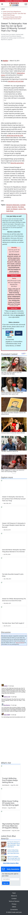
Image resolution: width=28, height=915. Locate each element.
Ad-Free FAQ (19, 315)
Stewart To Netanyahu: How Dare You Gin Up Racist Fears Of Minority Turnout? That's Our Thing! (14, 27)
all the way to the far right (15, 135)
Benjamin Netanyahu (13, 205)
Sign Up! (5, 883)
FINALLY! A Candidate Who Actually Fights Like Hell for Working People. (13, 858)
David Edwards (5, 785)
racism (20, 209)
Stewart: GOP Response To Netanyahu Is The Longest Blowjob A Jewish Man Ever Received (13, 525)
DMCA (14, 907)
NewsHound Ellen (6, 830)
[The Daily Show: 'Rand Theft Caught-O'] (14, 613)
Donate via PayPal (18, 333)
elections (14, 207)
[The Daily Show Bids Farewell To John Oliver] (14, 564)
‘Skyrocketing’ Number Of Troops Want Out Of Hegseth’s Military (10, 826)
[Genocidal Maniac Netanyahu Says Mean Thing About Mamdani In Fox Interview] (14, 540)
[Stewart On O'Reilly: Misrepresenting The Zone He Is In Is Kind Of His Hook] (14, 589)
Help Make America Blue (11, 863)
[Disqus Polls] (14, 664)
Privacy (14, 904)
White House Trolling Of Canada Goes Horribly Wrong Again (10, 803)
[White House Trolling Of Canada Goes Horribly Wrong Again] (10, 793)
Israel (8, 209)
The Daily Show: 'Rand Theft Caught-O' (13, 623)
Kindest (9, 337)
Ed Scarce (4, 807)
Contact (14, 898)
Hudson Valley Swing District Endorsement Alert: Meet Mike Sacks (13, 851)
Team (14, 893)
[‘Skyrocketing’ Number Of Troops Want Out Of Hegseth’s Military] (10, 816)
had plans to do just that (15, 81)
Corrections (14, 909)
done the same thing (17, 163)
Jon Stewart (14, 209)
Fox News (21, 207)
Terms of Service (20, 642)
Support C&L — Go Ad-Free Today (14, 1)
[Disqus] (14, 701)
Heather (5, 61)
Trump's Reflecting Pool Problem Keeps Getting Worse (10, 780)
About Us (14, 896)
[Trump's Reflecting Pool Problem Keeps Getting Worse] (10, 770)
